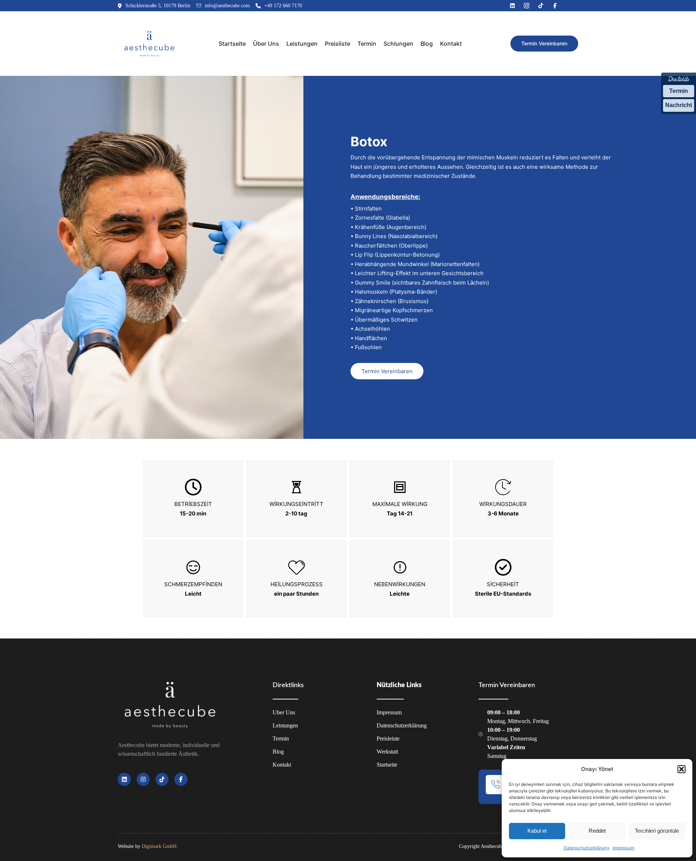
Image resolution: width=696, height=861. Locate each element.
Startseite (232, 43)
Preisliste (337, 43)
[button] (681, 769)
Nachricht (678, 105)
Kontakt (451, 43)
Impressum (623, 847)
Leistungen (302, 43)
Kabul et (537, 831)
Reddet (597, 831)
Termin (678, 91)
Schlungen (398, 43)
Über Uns (266, 43)
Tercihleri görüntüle (657, 831)
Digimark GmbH (159, 846)
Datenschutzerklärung (586, 847)
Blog (426, 43)
